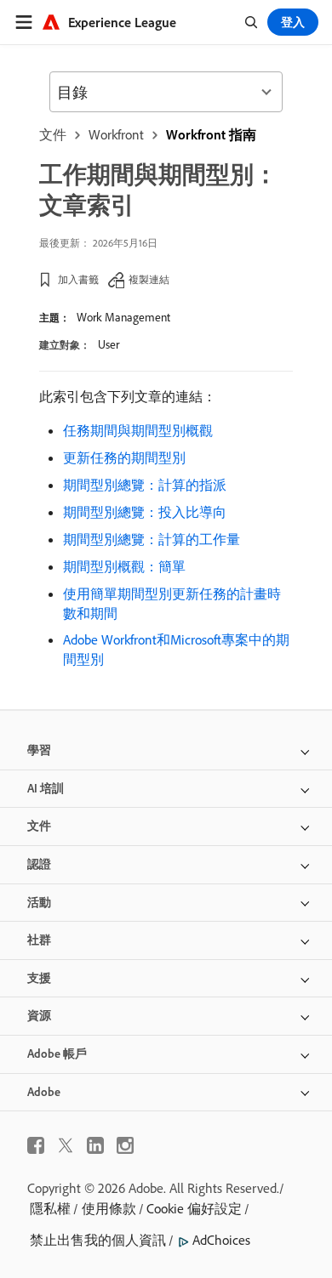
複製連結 (149, 279)
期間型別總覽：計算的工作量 (151, 539)
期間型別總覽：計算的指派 (144, 484)
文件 (52, 134)
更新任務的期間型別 (124, 457)
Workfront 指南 (211, 134)
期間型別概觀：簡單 (124, 566)
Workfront (116, 134)
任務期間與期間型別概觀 (138, 430)
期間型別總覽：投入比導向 (144, 511)
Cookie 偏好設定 (194, 1208)
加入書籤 (78, 279)
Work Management (123, 317)
